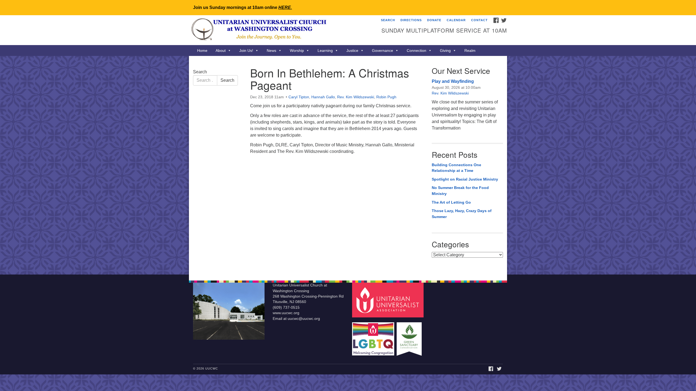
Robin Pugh (386, 97)
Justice (352, 50)
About (221, 50)
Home (202, 50)
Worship (297, 50)
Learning (325, 50)
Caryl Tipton (298, 97)
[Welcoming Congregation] (374, 336)
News (271, 50)
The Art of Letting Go (451, 202)
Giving (445, 50)
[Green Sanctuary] (410, 336)
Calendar (456, 20)
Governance (382, 50)
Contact (479, 20)
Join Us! (246, 50)
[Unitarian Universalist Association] (388, 300)
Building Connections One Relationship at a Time (456, 168)
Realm (470, 50)
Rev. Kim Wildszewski (355, 97)
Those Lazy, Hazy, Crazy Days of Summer (462, 214)
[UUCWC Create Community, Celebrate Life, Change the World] (282, 30)
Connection (416, 50)
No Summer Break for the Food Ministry (460, 190)
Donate (434, 20)
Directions (411, 20)
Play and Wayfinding (453, 81)
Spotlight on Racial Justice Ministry (465, 179)
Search (388, 20)
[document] (348, 165)
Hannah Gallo (323, 97)
